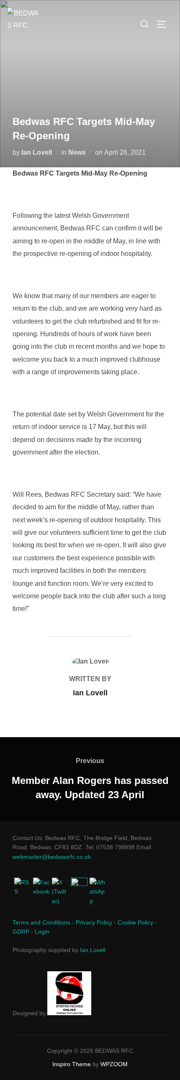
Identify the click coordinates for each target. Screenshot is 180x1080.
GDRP (21, 931)
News (77, 152)
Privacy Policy (94, 922)
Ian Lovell (36, 152)
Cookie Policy (135, 922)
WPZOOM (114, 1064)
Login (42, 931)
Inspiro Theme (71, 1064)
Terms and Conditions (41, 922)
